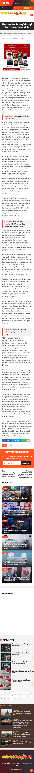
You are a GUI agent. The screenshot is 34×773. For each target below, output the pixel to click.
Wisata (6, 699)
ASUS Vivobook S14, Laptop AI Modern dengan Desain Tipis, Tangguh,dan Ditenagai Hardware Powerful (16, 546)
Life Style (28, 693)
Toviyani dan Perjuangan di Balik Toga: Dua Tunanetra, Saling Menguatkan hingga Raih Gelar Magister (22, 734)
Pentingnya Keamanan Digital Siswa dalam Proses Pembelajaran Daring (22, 663)
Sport (27, 696)
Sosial (23, 696)
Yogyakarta (12, 699)
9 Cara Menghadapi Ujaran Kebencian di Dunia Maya (23, 672)
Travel (2, 699)
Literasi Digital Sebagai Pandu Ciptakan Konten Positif (21, 654)
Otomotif (6, 696)
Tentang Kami (15, 763)
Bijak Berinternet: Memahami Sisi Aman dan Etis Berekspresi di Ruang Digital (14, 224)
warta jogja (20, 769)
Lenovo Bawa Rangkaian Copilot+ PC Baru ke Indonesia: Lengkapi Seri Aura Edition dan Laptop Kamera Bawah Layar (16, 579)
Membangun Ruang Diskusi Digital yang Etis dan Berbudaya (15, 331)
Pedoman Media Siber (26, 763)
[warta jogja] (17, 759)
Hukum (12, 693)
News (2, 696)
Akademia (3, 693)
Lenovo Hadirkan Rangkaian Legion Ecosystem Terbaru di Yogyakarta (16, 499)
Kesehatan (23, 693)
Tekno (11, 446)
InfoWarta (17, 693)
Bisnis (8, 693)
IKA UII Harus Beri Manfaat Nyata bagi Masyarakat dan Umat (22, 743)
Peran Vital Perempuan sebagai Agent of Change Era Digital (21, 681)
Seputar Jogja (17, 696)
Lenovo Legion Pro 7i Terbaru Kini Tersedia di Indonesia (15, 531)
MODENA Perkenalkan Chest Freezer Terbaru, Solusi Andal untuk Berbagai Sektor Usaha (15, 564)
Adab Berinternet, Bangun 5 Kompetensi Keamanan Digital (21, 645)
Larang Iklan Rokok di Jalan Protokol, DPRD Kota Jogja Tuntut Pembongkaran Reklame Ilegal (22, 713)
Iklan (17, 765)
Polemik (11, 696)
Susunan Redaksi (6, 763)
